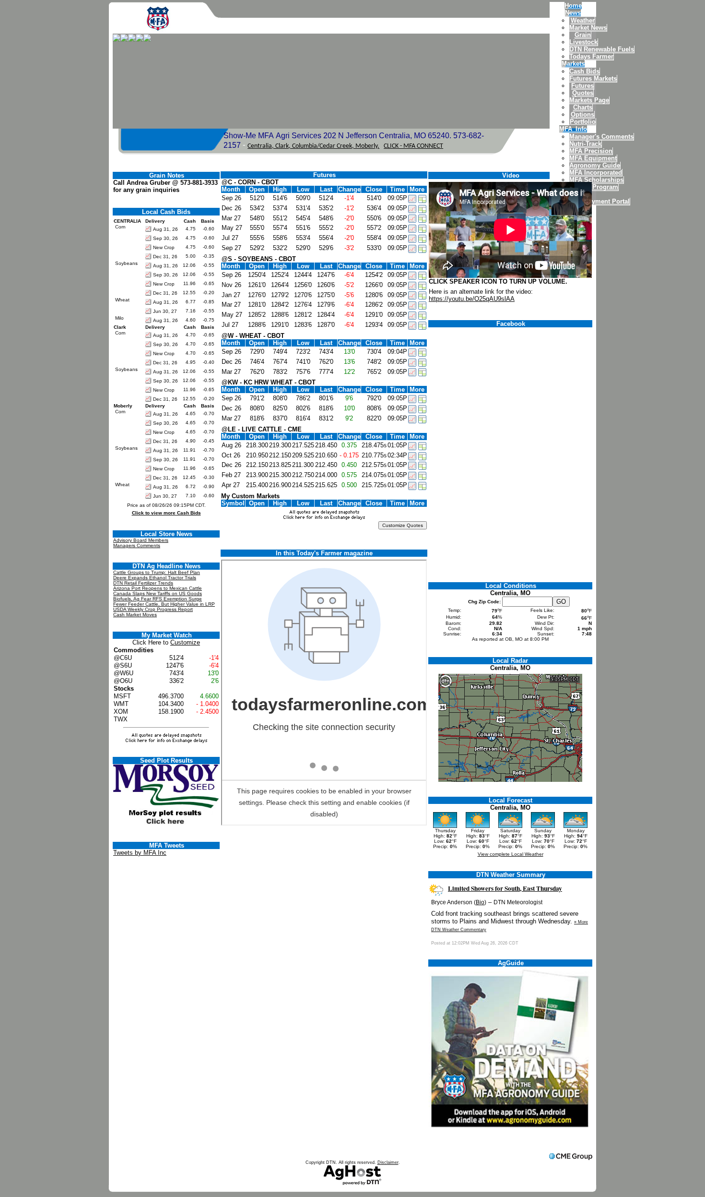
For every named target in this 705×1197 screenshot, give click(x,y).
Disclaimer (388, 1162)
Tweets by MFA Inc (139, 852)
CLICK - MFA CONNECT (413, 146)
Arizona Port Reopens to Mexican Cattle (157, 588)
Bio (480, 902)
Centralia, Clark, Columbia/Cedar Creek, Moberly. (313, 146)
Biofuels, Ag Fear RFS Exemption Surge (157, 598)
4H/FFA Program (593, 187)
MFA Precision (590, 151)
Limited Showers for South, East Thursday (505, 888)
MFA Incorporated (595, 172)
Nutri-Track (585, 143)
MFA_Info (573, 128)
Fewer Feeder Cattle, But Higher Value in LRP (164, 604)
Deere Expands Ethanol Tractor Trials (154, 577)
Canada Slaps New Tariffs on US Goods (157, 593)
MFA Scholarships (596, 179)
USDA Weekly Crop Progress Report (153, 609)
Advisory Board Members (140, 540)
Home (573, 5)
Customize (185, 642)
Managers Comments (136, 545)
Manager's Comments (601, 136)
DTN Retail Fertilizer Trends (143, 583)
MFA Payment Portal (599, 201)
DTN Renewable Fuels (601, 49)
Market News (588, 27)
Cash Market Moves (135, 614)
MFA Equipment (593, 158)
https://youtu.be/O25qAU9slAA (472, 298)
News (573, 12)
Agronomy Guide (594, 165)
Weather (583, 20)
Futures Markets (593, 78)
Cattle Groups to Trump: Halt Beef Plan (156, 572)
